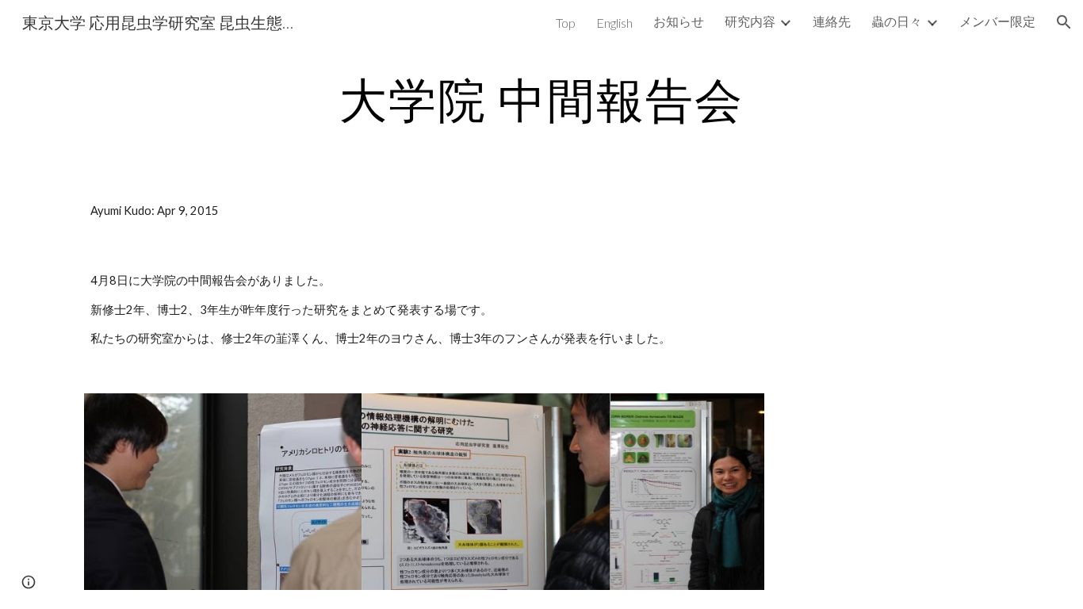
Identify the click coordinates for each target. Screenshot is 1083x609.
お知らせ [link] (678, 21)
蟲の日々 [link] (896, 21)
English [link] (614, 22)
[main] (541, 99)
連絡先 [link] (832, 21)
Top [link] (566, 22)
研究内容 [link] (750, 21)
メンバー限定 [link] (997, 21)
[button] (1064, 22)
